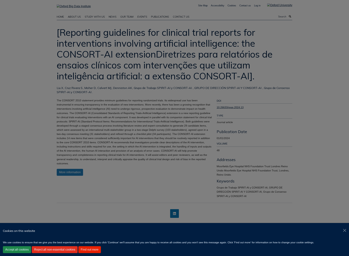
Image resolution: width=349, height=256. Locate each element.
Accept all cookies (17, 249)
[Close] (345, 230)
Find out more (90, 249)
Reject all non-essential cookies (54, 249)
